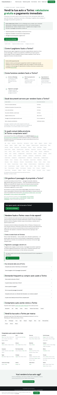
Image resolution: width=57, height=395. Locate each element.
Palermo (36, 358)
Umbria (17, 362)
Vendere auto (44, 1)
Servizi (39, 1)
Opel (20, 320)
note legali (17, 393)
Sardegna (17, 355)
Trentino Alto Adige (5, 362)
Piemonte (31, 335)
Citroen (11, 323)
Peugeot (30, 320)
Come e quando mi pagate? (11, 286)
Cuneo (21, 308)
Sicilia (30, 355)
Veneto (44, 362)
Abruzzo (17, 343)
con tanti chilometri (22, 198)
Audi (39, 320)
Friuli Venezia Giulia (19, 349)
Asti (12, 308)
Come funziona (34, 1)
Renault (25, 320)
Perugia (17, 364)
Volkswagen (11, 320)
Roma (24, 337)
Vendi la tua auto (18, 1)
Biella (17, 308)
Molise (44, 349)
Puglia (3, 355)
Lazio (17, 335)
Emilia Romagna (46, 335)
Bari (2, 356)
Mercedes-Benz (45, 320)
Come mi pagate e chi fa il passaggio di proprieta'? (15, 270)
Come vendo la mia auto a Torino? (12, 279)
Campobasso (45, 350)
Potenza (33, 344)
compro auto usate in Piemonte (21, 305)
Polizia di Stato (13, 67)
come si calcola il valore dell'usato (18, 194)
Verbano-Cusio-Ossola (34, 308)
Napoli (13, 350)
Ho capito (36, 392)
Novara (26, 308)
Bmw (35, 320)
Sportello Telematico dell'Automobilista (28, 185)
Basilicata (31, 343)
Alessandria (7, 308)
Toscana (44, 355)
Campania (4, 349)
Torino (33, 338)
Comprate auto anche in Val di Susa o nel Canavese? (16, 266)
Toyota (6, 323)
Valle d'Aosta (31, 362)
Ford (16, 320)
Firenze (47, 356)
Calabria (44, 343)
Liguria (3, 343)
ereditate (29, 198)
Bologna (44, 337)
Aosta (30, 364)
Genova (3, 344)
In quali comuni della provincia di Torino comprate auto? (17, 297)
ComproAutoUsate (7, 1)
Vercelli (42, 308)
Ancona (30, 350)
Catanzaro (44, 344)
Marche (30, 349)
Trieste (23, 350)
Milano (3, 337)
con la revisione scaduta (14, 198)
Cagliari (17, 356)
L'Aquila (19, 344)
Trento (6, 364)
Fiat (5, 320)
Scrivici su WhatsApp (11, 39)
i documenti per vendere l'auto (28, 192)
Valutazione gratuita (26, 1)
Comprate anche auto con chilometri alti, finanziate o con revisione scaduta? (21, 293)
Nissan (16, 323)
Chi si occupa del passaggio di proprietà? (13, 290)
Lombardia (4, 335)
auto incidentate (23, 196)
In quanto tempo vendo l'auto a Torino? (13, 283)
